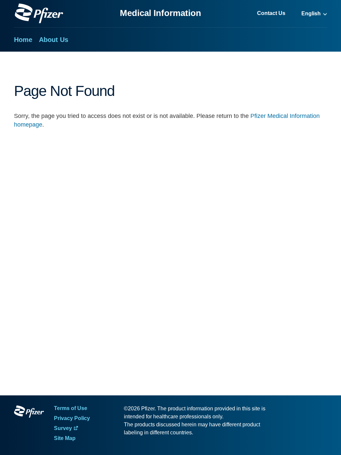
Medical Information (160, 13)
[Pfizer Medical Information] (29, 412)
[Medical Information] (39, 13)
